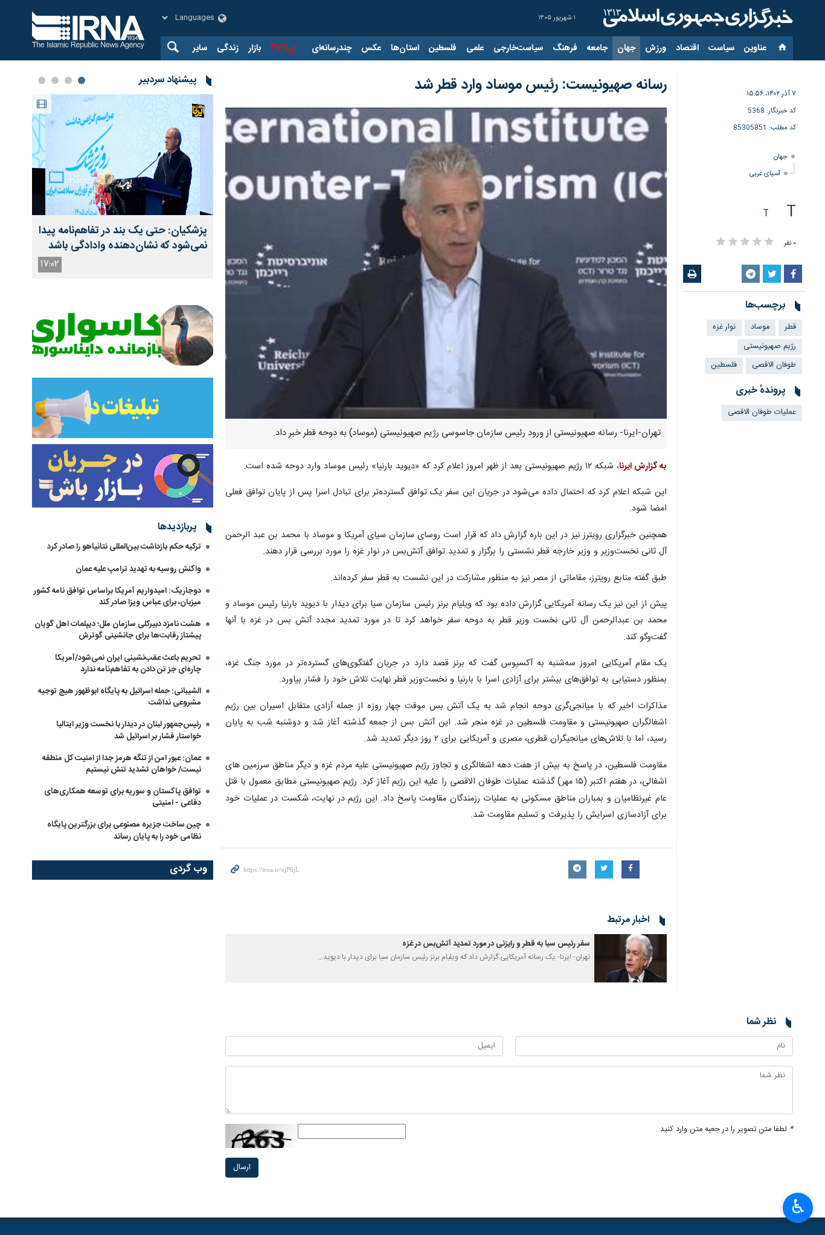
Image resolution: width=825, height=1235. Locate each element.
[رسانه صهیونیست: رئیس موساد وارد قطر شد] (446, 263)
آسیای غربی (765, 173)
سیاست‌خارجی (518, 48)
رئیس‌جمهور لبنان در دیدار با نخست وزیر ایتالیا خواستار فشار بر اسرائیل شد (128, 730)
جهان (626, 48)
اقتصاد (687, 48)
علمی (475, 48)
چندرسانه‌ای (332, 48)
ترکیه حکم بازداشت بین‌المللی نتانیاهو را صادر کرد (124, 546)
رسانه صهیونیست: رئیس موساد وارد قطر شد (540, 85)
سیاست (721, 48)
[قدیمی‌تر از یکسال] (630, 958)
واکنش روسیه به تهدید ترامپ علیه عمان (138, 569)
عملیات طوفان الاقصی (762, 412)
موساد (760, 327)
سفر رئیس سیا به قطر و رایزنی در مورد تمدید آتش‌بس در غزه (496, 944)
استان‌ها (405, 48)
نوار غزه (724, 327)
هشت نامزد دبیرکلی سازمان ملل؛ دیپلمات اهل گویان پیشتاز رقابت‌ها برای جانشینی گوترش (117, 630)
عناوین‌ (755, 48)
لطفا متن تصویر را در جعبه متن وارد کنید (726, 1129)
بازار (254, 48)
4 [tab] (41, 80)
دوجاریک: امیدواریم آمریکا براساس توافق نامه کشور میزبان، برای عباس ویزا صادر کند (117, 596)
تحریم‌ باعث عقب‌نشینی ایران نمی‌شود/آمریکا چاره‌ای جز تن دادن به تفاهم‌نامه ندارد (128, 663)
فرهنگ (565, 48)
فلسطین (443, 48)
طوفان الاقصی (774, 365)
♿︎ (798, 1206)
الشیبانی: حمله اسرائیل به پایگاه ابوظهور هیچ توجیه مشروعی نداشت (119, 697)
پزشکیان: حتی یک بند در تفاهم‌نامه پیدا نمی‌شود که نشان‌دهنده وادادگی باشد (123, 238)
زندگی (228, 48)
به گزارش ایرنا (643, 466)
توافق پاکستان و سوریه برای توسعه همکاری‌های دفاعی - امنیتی (122, 797)
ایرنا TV (282, 48)
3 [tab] (55, 80)
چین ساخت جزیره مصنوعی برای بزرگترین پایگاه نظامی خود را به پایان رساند (124, 830)
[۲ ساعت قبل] (122, 154)
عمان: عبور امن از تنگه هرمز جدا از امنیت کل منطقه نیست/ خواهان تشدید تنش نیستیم (121, 764)
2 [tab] (68, 80)
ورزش (655, 48)
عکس (371, 48)
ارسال (242, 1167)
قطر (790, 327)
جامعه (597, 48)
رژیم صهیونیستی (769, 346)
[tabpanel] (122, 186)
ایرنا (696, 18)
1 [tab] (81, 80)
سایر (200, 48)
